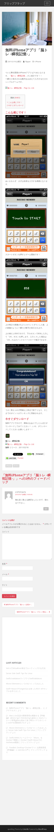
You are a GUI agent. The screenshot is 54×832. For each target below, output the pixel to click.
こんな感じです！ (14, 102)
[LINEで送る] (11, 458)
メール (5, 574)
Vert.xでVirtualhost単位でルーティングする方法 (25, 668)
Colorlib (26, 829)
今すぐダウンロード (15, 105)
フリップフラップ (14, 3)
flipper (28, 61)
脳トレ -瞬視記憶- (18, 75)
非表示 (17, 98)
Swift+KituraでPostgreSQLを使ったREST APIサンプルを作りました (26, 689)
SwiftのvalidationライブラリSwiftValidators (24, 678)
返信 (46, 509)
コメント (5, 531)
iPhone (38, 61)
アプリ (16, 466)
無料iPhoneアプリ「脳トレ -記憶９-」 (19, 604)
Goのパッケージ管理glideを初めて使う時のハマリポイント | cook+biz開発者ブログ (26, 720)
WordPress (42, 829)
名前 (4, 564)
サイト (4, 585)
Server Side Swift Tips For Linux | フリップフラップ (26, 731)
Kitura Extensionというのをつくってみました (25, 683)
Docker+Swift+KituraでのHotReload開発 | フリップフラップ (24, 741)
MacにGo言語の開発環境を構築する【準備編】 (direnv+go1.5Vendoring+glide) (25, 716)
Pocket (20, 458)
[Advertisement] (27, 638)
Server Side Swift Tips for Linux (19, 673)
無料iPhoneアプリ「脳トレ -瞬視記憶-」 (26, 708)
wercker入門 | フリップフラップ (31, 750)
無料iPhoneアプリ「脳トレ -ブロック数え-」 (33, 612)
